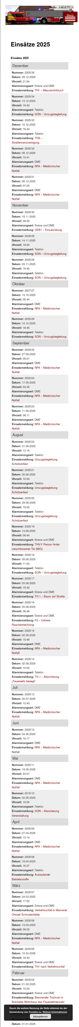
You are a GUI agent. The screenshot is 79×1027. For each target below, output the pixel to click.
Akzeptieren (40, 1016)
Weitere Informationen (55, 1011)
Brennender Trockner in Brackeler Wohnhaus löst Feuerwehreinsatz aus (38, 1001)
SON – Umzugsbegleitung (50, 114)
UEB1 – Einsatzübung (48, 230)
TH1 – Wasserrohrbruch (49, 90)
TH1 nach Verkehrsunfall (50, 966)
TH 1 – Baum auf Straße (50, 596)
